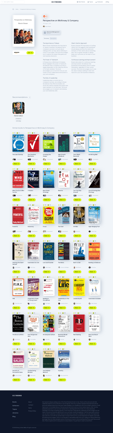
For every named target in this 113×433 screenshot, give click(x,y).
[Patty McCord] (14, 208)
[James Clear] (59, 231)
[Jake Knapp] (44, 267)
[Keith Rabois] (30, 195)
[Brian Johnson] (30, 208)
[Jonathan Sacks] (59, 303)
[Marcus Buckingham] (91, 319)
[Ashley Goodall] (91, 316)
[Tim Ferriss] (29, 159)
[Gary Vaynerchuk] (59, 376)
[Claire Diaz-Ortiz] (13, 303)
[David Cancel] (29, 303)
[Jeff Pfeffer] (75, 280)
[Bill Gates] (30, 159)
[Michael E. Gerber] (75, 136)
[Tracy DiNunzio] (44, 376)
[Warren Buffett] (13, 376)
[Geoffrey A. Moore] (45, 136)
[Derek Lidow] (91, 244)
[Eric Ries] (14, 136)
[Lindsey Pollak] (60, 244)
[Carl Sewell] (30, 244)
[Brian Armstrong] (59, 159)
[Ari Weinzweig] (30, 280)
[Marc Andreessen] (15, 159)
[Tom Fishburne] (30, 316)
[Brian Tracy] (29, 267)
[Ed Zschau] (90, 267)
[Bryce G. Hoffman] (75, 316)
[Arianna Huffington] (45, 231)
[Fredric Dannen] (75, 208)
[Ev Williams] (44, 159)
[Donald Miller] (45, 280)
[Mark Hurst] (91, 280)
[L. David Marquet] (75, 172)
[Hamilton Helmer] (30, 172)
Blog (108, 2)
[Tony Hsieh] (30, 231)
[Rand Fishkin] (45, 244)
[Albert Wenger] (90, 303)
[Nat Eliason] (91, 159)
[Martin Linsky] (60, 280)
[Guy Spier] (29, 195)
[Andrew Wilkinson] (76, 159)
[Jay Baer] (60, 352)
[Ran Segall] (90, 195)
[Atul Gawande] (30, 136)
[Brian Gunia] (30, 352)
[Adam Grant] (13, 195)
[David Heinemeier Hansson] (45, 195)
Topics (91, 2)
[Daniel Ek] (74, 231)
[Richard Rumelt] (91, 172)
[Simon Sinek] (76, 195)
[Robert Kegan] (45, 316)
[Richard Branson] (60, 195)
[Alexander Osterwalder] (60, 319)
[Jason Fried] (60, 172)
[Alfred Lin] (74, 339)
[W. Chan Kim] (45, 172)
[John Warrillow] (75, 244)
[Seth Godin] (45, 159)
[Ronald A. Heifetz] (60, 282)
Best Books (82, 2)
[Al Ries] (45, 208)
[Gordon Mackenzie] (14, 244)
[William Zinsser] (91, 136)
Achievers (100, 2)
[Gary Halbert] (14, 316)
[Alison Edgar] (14, 352)
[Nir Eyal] (59, 339)
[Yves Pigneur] (60, 316)
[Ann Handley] (91, 195)
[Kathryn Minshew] (13, 159)
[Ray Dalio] (44, 339)
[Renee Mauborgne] (45, 174)
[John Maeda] (13, 267)
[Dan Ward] (14, 280)
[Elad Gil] (60, 136)
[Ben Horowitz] (14, 172)
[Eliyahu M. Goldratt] (60, 208)
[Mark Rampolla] (91, 208)
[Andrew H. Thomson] (45, 352)
